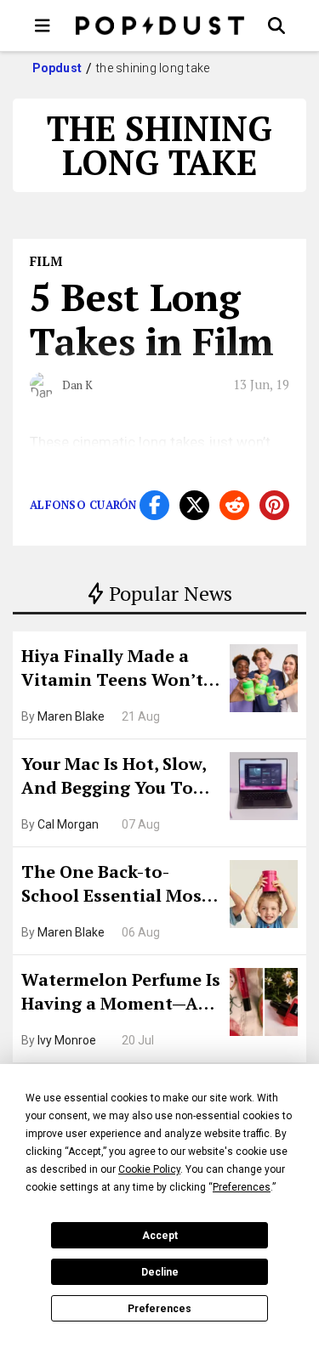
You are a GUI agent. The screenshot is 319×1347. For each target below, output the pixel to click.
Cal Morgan (68, 824)
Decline (160, 1272)
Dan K (77, 385)
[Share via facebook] (154, 505)
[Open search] (276, 25)
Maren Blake (71, 716)
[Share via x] (194, 505)
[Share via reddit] (234, 505)
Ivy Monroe (66, 1040)
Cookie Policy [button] (149, 1169)
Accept (160, 1236)
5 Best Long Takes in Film (152, 318)
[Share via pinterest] (274, 505)
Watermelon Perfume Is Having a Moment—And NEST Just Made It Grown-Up (121, 993)
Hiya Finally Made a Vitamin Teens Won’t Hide (112, 669)
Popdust (57, 68)
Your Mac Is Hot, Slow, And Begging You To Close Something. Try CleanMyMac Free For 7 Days (119, 777)
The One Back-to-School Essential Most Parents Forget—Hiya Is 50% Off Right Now (120, 885)
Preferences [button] (242, 1187)
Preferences (159, 1309)
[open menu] (42, 25)
